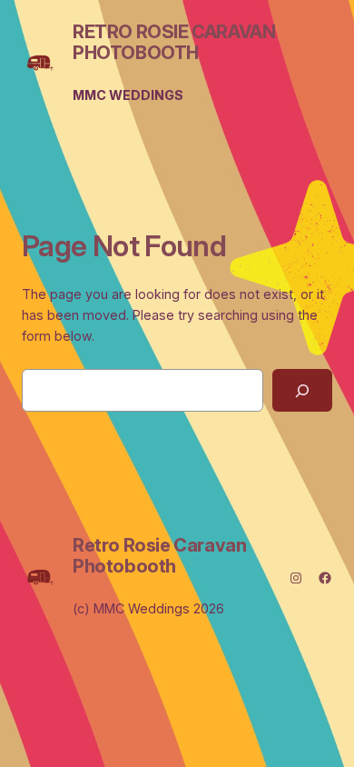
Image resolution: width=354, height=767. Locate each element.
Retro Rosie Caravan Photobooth (174, 42)
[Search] (302, 390)
